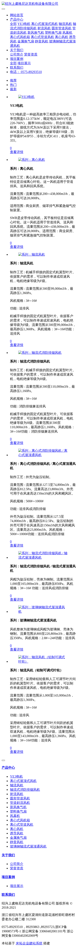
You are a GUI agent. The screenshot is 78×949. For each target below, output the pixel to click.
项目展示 (24, 63)
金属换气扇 (25, 41)
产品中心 (16, 19)
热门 (13, 85)
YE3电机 (23, 24)
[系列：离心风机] (31, 159)
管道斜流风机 (20, 802)
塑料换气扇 (53, 32)
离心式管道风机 (42, 37)
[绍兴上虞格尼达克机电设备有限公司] (39, 4)
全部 (13, 24)
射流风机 (44, 28)
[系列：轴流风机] (31, 254)
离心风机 (61, 37)
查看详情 (16, 152)
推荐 (13, 80)
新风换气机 (35, 32)
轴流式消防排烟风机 (25, 789)
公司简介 (16, 54)
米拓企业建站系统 (29, 943)
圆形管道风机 (62, 28)
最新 (13, 89)
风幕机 (67, 32)
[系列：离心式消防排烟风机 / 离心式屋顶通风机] (43, 455)
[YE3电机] (26, 97)
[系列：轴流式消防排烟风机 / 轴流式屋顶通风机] (43, 557)
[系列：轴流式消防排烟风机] (40, 352)
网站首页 (16, 15)
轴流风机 (65, 24)
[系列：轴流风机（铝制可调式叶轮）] (43, 661)
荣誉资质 (30, 54)
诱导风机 (16, 833)
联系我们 (16, 67)
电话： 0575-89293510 (26, 72)
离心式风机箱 (20, 37)
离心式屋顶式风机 (44, 24)
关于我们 (16, 50)
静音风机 (41, 41)
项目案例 (16, 59)
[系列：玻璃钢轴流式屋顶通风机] (43, 611)
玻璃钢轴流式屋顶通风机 (28, 846)
